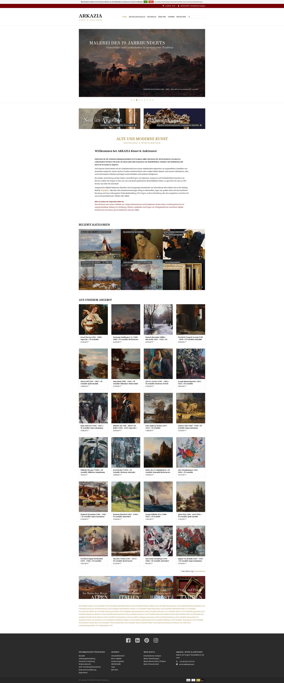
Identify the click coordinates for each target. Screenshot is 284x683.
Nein (151, 2)
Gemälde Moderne (138, 614)
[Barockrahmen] (157, 587)
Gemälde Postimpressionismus (145, 617)
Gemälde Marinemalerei (117, 614)
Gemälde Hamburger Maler (110, 611)
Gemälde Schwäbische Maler (119, 620)
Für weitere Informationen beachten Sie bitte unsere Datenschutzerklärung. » (179, 2)
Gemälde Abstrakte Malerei (122, 606)
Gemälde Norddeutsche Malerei (93, 617)
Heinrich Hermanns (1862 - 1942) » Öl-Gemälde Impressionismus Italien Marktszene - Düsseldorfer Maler (93, 515)
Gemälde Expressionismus (152, 609)
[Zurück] (83, 63)
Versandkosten (199, 571)
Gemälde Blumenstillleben (193, 606)
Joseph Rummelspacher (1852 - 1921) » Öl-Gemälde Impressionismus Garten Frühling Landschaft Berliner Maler (190, 382)
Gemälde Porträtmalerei (119, 617)
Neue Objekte (116, 658)
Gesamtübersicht (117, 656)
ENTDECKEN (181, 17)
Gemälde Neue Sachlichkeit (191, 614)
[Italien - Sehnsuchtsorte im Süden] (94, 587)
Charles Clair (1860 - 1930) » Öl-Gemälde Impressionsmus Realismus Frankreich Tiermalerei (190, 427)
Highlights (105, 190)
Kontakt (82, 656)
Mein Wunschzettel (151, 664)
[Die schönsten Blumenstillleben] (189, 587)
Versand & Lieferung (87, 661)
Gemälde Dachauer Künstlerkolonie (95, 609)
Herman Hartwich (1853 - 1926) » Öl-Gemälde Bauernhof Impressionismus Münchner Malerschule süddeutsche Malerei (126, 515)
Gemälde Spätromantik (144, 620)
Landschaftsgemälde (89, 625)
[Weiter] (200, 63)
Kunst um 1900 (182, 623)
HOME (124, 17)
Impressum (83, 672)
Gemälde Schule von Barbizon (92, 620)
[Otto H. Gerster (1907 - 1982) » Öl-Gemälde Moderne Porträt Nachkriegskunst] (158, 363)
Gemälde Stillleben (165, 620)
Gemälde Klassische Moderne (92, 614)
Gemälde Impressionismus (136, 611)
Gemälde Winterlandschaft (115, 623)
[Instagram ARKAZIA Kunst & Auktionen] (155, 640)
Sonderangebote (117, 661)
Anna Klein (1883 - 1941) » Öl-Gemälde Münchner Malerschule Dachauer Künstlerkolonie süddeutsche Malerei (125, 382)
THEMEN (171, 17)
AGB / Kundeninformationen (90, 667)
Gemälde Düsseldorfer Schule (125, 609)
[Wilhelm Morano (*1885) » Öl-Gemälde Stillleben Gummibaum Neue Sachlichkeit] (93, 452)
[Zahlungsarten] (188, 680)
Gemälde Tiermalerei (185, 620)
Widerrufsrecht (85, 664)
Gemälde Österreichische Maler (142, 623)
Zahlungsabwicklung (87, 658)
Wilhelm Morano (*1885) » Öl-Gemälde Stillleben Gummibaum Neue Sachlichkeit (93, 471)
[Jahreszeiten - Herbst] (126, 587)
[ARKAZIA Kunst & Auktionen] (94, 16)
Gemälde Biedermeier (169, 606)
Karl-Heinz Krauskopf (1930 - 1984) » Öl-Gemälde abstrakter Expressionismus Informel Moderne (157, 560)
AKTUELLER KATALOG (137, 17)
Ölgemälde (106, 625)
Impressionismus (165, 623)
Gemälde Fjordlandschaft (176, 609)
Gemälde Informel (158, 611)
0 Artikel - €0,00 (170, 6)
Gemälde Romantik (189, 617)
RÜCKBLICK (151, 17)
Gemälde (103, 606)
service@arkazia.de (186, 664)
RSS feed (114, 670)
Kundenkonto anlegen (152, 656)
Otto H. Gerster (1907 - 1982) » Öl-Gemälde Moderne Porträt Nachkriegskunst (157, 382)
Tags (113, 667)
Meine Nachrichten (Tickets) (155, 661)
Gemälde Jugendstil (194, 611)
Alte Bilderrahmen (88, 606)
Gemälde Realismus (169, 617)
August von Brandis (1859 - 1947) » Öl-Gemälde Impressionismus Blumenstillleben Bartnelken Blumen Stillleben (190, 560)
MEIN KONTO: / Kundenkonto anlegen (192, 6)
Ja (145, 2)
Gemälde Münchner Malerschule (163, 614)
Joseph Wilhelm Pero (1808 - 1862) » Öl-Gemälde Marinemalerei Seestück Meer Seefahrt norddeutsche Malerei (157, 515)
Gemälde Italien (176, 611)
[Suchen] (188, 17)
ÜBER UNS (162, 17)
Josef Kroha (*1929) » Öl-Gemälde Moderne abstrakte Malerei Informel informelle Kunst (124, 471)
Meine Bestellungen (151, 658)
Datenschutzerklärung (87, 670)
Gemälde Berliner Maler (147, 606)
